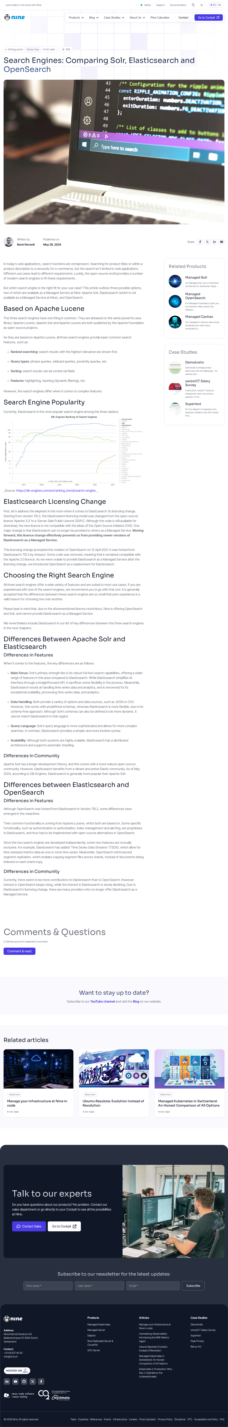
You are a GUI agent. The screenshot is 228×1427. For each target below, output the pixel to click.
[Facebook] (41, 1381)
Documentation (178, 4)
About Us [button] (135, 17)
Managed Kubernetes (98, 1324)
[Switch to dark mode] (202, 5)
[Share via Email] (221, 242)
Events (107, 1419)
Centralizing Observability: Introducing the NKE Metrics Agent (154, 1337)
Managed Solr (196, 277)
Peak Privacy (197, 1340)
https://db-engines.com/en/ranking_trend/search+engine (56, 490)
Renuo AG (196, 1346)
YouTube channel (102, 1001)
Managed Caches (199, 317)
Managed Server (96, 1329)
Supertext (193, 404)
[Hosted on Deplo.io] (37, 1370)
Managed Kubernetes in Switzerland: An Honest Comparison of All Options (189, 1103)
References (96, 1419)
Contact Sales (32, 1226)
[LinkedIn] (7, 1381)
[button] (193, 4)
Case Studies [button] (112, 17)
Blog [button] (92, 17)
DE (219, 4)
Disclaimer (180, 1419)
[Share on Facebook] (200, 242)
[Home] (15, 17)
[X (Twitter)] (32, 1381)
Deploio (91, 1335)
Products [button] (74, 17)
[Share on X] (207, 242)
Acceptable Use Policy (206, 1419)
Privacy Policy (165, 1419)
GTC (189, 1419)
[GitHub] (24, 1381)
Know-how (33, 49)
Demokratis (194, 362)
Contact (183, 17)
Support (160, 4)
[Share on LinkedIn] (214, 242)
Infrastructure (120, 1419)
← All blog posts (14, 49)
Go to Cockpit (206, 17)
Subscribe (193, 1286)
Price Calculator (160, 17)
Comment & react (19, 951)
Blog (136, 1001)
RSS (68, 49)
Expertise (83, 1419)
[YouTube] (15, 1381)
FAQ (222, 1419)
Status (147, 4)
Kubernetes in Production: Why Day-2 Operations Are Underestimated (155, 1372)
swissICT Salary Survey (197, 383)
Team (74, 1419)
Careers (133, 1419)
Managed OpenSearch (195, 296)
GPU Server (93, 1350)
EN (214, 4)
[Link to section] (90, 309)
